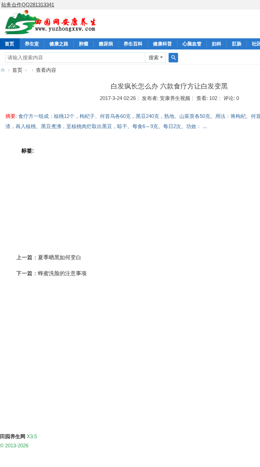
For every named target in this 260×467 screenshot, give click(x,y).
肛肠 (236, 43)
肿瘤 (83, 43)
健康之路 (58, 43)
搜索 (154, 57)
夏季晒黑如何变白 (59, 257)
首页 (17, 70)
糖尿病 (106, 43)
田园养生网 (2, 70)
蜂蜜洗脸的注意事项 (62, 273)
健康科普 (162, 43)
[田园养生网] (50, 30)
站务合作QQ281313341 (27, 4)
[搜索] (173, 57)
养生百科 (133, 43)
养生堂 (32, 43)
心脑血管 (191, 43)
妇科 (216, 43)
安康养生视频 (175, 98)
